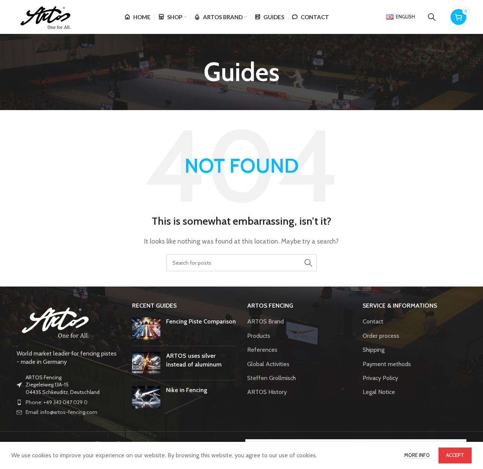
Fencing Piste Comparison (201, 321)
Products (258, 335)
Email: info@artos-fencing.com (61, 412)
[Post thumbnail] (146, 328)
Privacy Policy (380, 378)
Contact (373, 321)
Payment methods (387, 364)
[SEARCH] (308, 262)
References (262, 349)
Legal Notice (379, 391)
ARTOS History (267, 391)
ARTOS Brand (265, 321)
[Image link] (54, 321)
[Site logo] (45, 16)
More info (417, 455)
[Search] (431, 17)
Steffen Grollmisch (271, 378)
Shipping (374, 349)
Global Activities (268, 364)
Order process (381, 335)
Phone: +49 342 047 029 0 (57, 402)
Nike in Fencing (186, 390)
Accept (455, 455)
